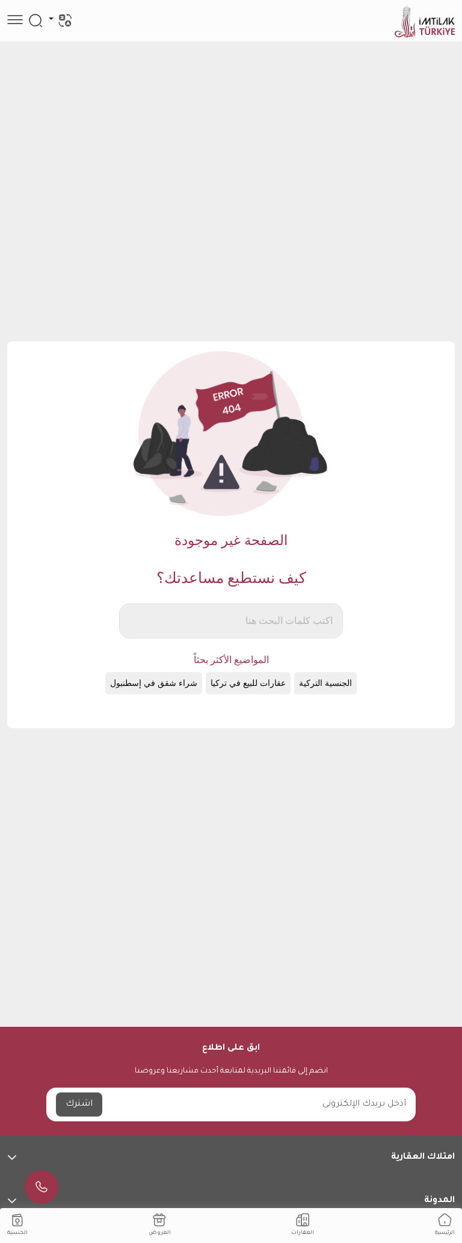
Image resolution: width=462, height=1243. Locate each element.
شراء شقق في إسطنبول (153, 683)
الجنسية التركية (325, 683)
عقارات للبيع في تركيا (248, 683)
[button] (231, 1157)
